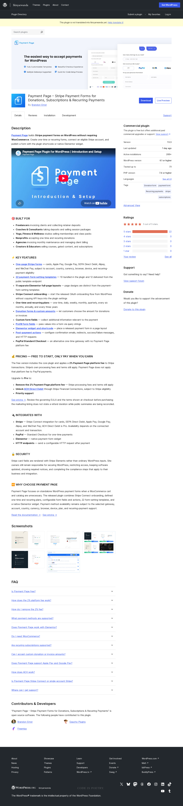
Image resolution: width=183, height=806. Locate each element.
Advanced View (132, 205)
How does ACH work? (23, 672)
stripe (167, 191)
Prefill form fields (25, 324)
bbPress (147, 767)
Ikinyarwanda (45, 788)
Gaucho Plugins (77, 721)
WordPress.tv (84, 772)
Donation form (150, 185)
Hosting (15, 767)
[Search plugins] (42, 32)
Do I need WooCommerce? (25, 636)
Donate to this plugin (134, 309)
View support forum (134, 280)
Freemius (22, 728)
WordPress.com (150, 758)
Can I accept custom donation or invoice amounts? (38, 654)
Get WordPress (169, 5)
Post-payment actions (28, 332)
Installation (49, 115)
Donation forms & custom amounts (35, 311)
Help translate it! (115, 22)
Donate (114, 767)
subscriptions (164, 197)
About (14, 758)
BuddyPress (149, 772)
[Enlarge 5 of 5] (111, 535)
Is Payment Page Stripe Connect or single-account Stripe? (42, 681)
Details (18, 115)
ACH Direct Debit (33, 389)
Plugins (47, 767)
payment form (164, 185)
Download (146, 100)
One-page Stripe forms (29, 264)
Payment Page (19, 135)
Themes (48, 763)
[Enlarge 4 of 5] (76, 554)
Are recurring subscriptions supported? (31, 645)
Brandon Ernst (39, 104)
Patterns (48, 772)
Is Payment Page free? (23, 591)
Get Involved (115, 758)
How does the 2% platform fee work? (31, 600)
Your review (130, 256)
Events (112, 763)
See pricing (18, 399)
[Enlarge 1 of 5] (40, 535)
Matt (145, 763)
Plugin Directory (19, 14)
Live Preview (163, 100)
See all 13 (167, 179)
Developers (82, 767)
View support (162, 134)
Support (167, 115)
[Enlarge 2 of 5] (40, 554)
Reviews (32, 115)
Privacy (14, 772)
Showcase (49, 758)
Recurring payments (154, 191)
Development (69, 115)
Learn (79, 758)
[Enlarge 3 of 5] (76, 535)
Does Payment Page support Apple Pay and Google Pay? (41, 663)
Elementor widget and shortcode (34, 328)
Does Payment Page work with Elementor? (34, 627)
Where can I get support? (24, 690)
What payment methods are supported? (32, 618)
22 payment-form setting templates (36, 277)
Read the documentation (26, 514)
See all (168, 256)
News (14, 763)
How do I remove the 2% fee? (27, 609)
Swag (113, 772)
